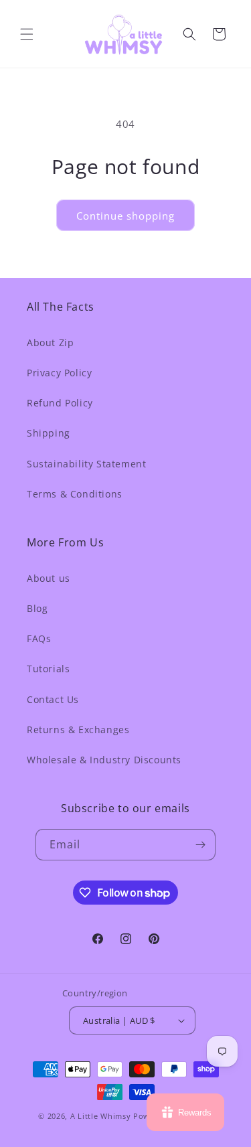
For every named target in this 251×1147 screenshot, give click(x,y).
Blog (37, 608)
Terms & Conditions (74, 493)
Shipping (48, 433)
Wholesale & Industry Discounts (104, 759)
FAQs (39, 638)
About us (48, 578)
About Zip (50, 342)
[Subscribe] (200, 844)
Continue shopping (125, 215)
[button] (26, 34)
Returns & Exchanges (78, 729)
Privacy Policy (59, 372)
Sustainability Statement (86, 463)
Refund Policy (60, 402)
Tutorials (48, 668)
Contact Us (53, 699)
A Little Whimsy (100, 1116)
